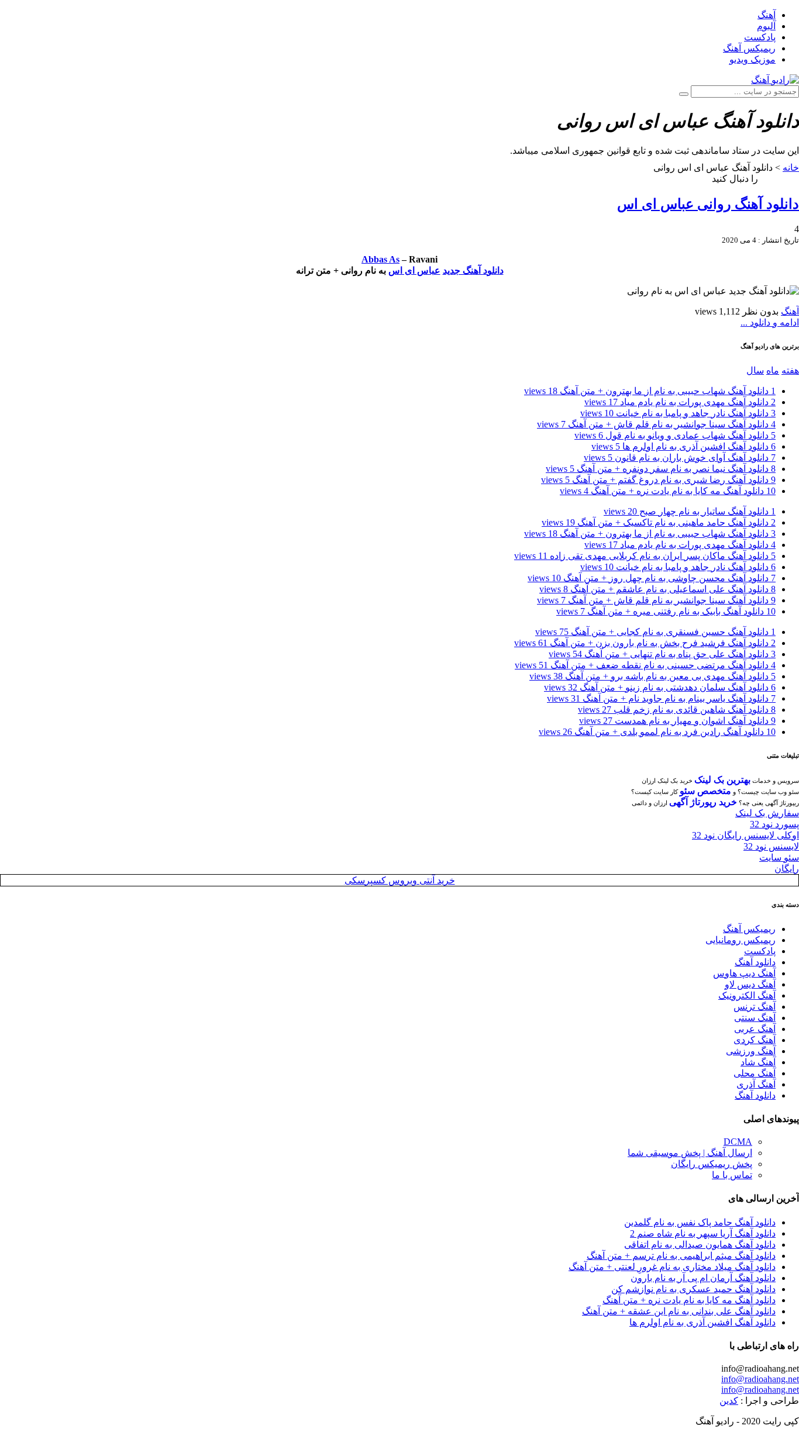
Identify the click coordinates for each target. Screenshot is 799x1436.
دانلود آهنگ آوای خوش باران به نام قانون (680, 457)
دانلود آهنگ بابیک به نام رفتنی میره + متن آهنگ (666, 611)
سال (755, 370)
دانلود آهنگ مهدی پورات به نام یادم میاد (680, 402)
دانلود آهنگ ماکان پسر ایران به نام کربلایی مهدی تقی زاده (645, 556)
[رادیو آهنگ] (775, 80)
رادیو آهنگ (779, 179)
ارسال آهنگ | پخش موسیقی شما (690, 1153)
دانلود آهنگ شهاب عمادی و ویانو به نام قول (675, 435)
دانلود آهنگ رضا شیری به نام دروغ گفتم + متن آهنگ (658, 480)
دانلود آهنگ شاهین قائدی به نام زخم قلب (677, 709)
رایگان (786, 869)
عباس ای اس (414, 270)
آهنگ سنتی (755, 1018)
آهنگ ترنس (754, 1007)
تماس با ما (732, 1175)
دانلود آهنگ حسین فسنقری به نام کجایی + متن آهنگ (655, 632)
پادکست (760, 37)
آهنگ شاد (758, 1062)
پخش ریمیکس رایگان (711, 1164)
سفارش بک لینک (767, 813)
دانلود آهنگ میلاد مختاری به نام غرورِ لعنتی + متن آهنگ (672, 1267)
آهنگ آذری (756, 1084)
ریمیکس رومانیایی (740, 940)
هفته (790, 370)
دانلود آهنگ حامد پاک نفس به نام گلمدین (700, 1222)
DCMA (738, 1142)
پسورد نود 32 (774, 824)
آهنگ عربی (755, 1029)
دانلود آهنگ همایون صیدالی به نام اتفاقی (700, 1244)
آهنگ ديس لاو (750, 984)
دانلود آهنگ (755, 962)
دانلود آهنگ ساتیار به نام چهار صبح (690, 511)
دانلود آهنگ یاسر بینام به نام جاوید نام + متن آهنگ (661, 698)
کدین (728, 1401)
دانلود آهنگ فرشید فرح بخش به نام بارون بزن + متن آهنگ (645, 643)
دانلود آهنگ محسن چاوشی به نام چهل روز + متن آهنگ (652, 578)
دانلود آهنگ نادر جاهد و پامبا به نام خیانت (678, 413)
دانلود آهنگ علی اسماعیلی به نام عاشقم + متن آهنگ (657, 589)
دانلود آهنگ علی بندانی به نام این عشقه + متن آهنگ (679, 1311)
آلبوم (766, 26)
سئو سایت (779, 857)
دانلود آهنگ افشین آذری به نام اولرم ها (683, 446)
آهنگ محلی (754, 1073)
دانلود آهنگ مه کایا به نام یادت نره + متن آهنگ (668, 491)
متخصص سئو (705, 791)
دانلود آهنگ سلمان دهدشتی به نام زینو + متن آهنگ (660, 687)
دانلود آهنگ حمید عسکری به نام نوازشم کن (693, 1289)
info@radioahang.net (760, 1379)
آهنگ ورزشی (751, 1051)
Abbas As (380, 259)
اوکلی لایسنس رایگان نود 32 (745, 835)
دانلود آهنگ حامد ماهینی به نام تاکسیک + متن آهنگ (659, 522)
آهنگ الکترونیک (747, 995)
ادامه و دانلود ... (770, 322)
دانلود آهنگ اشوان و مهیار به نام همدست (677, 721)
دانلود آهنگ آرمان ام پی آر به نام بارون (703, 1278)
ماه (772, 370)
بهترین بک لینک (722, 780)
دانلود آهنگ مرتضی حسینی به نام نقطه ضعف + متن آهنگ (645, 665)
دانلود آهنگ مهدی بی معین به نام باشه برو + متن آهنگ (652, 676)
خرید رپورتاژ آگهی (703, 802)
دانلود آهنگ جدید (473, 270)
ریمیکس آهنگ (749, 48)
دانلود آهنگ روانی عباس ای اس (708, 204)
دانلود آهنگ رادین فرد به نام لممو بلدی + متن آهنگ (657, 732)
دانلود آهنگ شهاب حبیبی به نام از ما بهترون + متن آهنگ (650, 391)
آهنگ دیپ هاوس (744, 973)
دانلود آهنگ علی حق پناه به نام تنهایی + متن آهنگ (662, 654)
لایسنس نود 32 (771, 846)
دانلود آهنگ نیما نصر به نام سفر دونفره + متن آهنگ (661, 469)
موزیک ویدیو (752, 59)
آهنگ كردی (754, 1040)
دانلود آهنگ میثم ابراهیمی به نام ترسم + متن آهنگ (681, 1256)
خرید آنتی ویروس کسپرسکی (400, 880)
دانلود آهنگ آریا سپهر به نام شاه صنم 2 (703, 1233)
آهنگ (766, 15)
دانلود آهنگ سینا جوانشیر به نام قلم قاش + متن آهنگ (656, 424)
